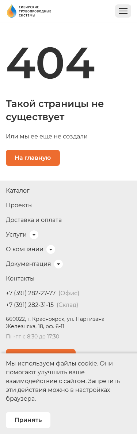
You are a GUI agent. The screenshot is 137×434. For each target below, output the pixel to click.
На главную (33, 157)
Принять (28, 419)
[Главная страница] (29, 11)
